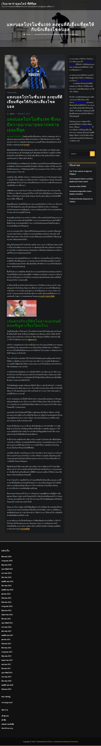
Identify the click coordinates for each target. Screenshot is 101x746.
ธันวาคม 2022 (6, 585)
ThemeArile (74, 742)
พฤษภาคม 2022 (7, 614)
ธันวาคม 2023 (6, 577)
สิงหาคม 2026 (6, 556)
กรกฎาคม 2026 (6, 561)
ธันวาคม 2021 (6, 631)
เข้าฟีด (3, 720)
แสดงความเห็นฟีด (7, 724)
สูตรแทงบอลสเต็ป (86, 127)
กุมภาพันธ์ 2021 (7, 672)
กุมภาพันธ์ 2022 (7, 623)
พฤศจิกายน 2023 (7, 581)
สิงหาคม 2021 (6, 648)
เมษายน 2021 (6, 664)
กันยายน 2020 (6, 689)
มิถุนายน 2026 (6, 565)
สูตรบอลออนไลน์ (80, 102)
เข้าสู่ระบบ (5, 716)
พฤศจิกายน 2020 (7, 685)
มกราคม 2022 (6, 627)
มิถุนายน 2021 (6, 656)
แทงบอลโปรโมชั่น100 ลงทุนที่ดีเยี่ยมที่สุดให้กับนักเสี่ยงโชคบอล (56, 34)
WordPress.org (7, 728)
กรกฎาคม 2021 (6, 652)
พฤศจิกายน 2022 (7, 590)
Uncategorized (6, 702)
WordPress (49, 742)
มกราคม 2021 (6, 677)
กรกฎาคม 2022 (6, 606)
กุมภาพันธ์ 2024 (7, 569)
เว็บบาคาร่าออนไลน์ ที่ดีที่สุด (19, 3)
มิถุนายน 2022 (6, 610)
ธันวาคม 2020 (6, 681)
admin (11, 114)
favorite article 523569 (77, 186)
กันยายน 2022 (6, 598)
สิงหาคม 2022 (6, 602)
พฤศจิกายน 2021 (7, 635)
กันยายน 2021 (6, 643)
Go (92, 154)
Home (28, 34)
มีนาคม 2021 (6, 668)
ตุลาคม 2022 (5, 594)
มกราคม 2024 (6, 573)
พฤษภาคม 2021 (7, 660)
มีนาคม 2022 (6, 619)
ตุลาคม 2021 (5, 639)
